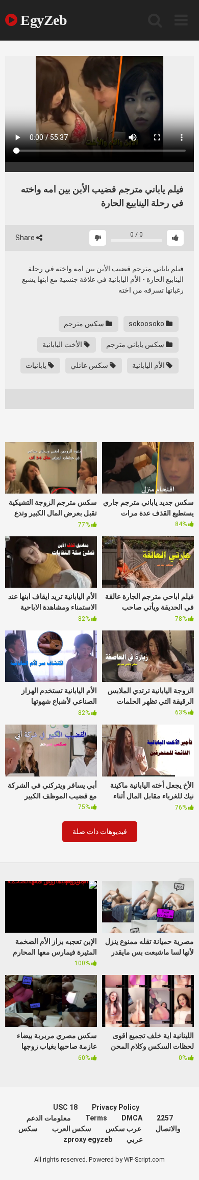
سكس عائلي (90, 365)
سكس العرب (71, 1129)
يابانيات (37, 365)
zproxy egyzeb (87, 1139)
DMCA (131, 1118)
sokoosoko (147, 324)
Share (25, 238)
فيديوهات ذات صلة (99, 831)
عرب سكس (123, 1129)
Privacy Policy (115, 1107)
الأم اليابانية (149, 365)
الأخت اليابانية (63, 344)
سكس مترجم (85, 324)
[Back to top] (180, 1159)
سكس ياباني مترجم (136, 344)
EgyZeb (42, 20)
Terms (96, 1118)
